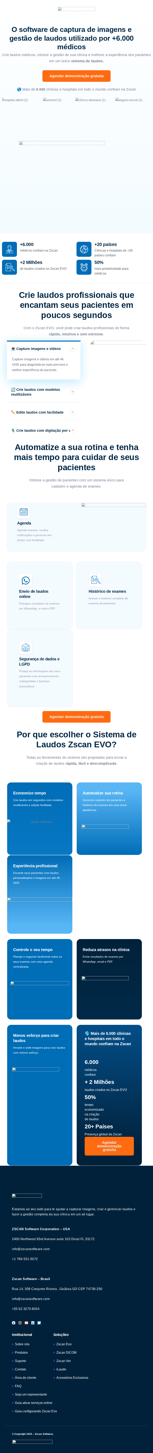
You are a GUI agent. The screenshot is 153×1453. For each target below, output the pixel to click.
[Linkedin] (32, 1323)
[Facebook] (13, 1323)
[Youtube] (26, 1323)
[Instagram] (20, 1323)
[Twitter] (39, 1323)
